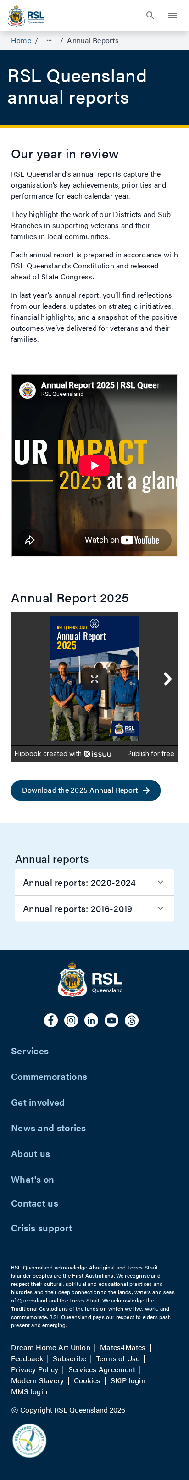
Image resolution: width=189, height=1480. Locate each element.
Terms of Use (118, 1358)
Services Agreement (101, 1369)
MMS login (29, 1391)
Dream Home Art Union (50, 1347)
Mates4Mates (123, 1347)
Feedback (27, 1358)
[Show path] (49, 40)
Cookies (87, 1380)
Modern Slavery (37, 1380)
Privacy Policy (34, 1369)
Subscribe (69, 1358)
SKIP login (128, 1380)
